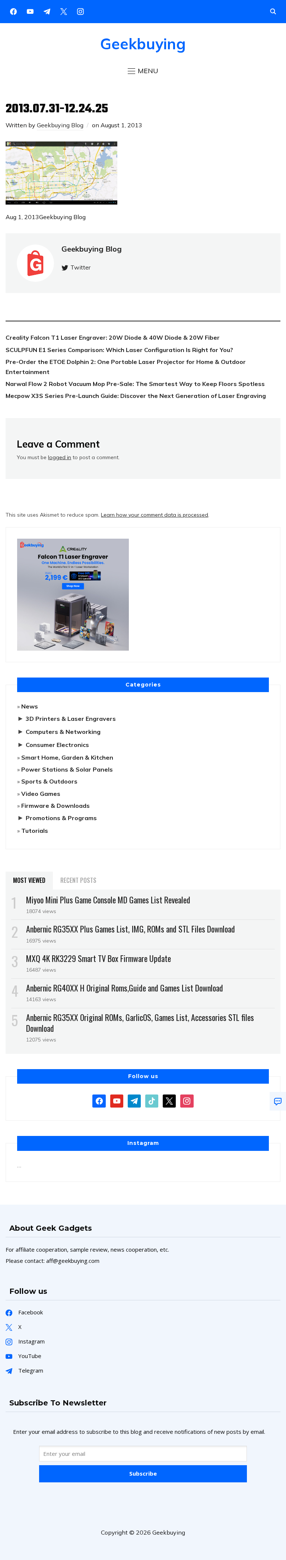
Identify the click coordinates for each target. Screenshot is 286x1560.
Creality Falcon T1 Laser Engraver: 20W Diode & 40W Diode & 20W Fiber (113, 337)
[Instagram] (47, 10)
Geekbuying (143, 43)
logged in (59, 457)
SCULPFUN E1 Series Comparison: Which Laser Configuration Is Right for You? (119, 350)
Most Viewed (29, 880)
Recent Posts (78, 880)
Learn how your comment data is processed (154, 514)
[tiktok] (151, 1100)
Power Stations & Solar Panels (67, 769)
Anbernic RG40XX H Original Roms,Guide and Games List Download (124, 988)
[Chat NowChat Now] (278, 1101)
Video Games (40, 793)
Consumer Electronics (57, 744)
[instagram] (80, 10)
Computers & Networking (63, 731)
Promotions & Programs (61, 818)
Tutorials (34, 830)
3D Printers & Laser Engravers (71, 718)
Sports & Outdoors (49, 781)
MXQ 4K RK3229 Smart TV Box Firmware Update (98, 958)
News (29, 706)
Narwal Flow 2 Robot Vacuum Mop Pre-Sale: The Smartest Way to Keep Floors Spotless (135, 383)
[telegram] (134, 1100)
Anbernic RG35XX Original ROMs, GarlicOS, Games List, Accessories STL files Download (140, 1022)
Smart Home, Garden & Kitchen (67, 757)
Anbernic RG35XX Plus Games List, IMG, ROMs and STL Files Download (130, 929)
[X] (63, 10)
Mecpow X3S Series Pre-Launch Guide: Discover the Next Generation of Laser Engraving (136, 395)
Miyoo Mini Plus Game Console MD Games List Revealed (108, 900)
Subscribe (143, 1473)
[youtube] (30, 10)
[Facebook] (13, 10)
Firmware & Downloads (55, 805)
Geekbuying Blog (60, 125)
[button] (143, 71)
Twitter (80, 267)
